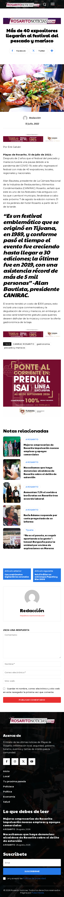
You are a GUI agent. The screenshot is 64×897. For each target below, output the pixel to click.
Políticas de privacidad (34, 878)
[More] (52, 51)
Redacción (35, 118)
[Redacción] (25, 118)
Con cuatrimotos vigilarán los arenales (17, 575)
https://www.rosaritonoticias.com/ (32, 615)
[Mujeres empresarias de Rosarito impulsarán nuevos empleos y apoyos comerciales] (12, 446)
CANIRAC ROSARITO (23, 344)
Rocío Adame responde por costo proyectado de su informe (40, 518)
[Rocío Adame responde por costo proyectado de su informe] (12, 515)
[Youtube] (31, 761)
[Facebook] (6, 761)
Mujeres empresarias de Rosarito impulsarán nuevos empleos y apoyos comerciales (41, 449)
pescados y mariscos (14, 348)
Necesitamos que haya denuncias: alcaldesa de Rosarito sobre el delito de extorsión (40, 472)
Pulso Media (38, 892)
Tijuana (29, 530)
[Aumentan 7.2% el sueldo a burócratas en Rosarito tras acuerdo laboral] (12, 492)
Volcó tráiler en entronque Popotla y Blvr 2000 (46, 577)
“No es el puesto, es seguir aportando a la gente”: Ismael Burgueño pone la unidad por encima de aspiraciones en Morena (40, 542)
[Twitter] (23, 761)
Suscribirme (32, 871)
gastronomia (43, 344)
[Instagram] (14, 761)
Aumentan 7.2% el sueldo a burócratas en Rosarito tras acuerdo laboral (41, 495)
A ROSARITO (32, 439)
